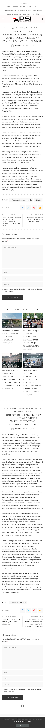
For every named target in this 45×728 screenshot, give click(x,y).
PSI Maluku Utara (24, 14)
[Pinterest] (34, 207)
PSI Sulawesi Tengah (9, 10)
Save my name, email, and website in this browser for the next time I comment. (23, 290)
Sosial (17, 366)
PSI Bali (9, 7)
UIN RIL (29, 411)
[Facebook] (22, 207)
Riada (38, 200)
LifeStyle (6, 324)
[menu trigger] (4, 19)
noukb (17, 45)
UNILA (29, 31)
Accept (22, 725)
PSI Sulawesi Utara (32, 7)
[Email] (40, 207)
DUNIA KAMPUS (19, 31)
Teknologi (28, 366)
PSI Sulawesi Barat (12, 14)
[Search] (41, 19)
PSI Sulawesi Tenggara (24, 10)
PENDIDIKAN (8, 326)
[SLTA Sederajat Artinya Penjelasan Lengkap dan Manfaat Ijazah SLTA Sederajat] (33, 320)
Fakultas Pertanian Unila (22, 200)
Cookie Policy (26, 721)
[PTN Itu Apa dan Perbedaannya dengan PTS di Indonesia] (12, 320)
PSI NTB (15, 7)
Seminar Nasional (19, 603)
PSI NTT (22, 7)
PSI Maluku (35, 14)
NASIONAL (28, 324)
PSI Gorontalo (37, 10)
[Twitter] (28, 207)
